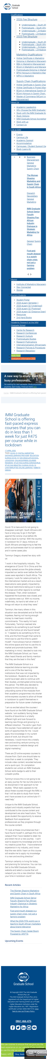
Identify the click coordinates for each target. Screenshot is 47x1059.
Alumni (14, 279)
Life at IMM (16, 129)
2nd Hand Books (24, 317)
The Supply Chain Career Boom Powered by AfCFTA (24, 932)
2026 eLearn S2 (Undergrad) (29, 305)
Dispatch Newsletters (32, 194)
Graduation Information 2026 (23, 358)
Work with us (22, 121)
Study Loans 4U (23, 149)
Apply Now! (16, 355)
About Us (15, 102)
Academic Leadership (26, 107)
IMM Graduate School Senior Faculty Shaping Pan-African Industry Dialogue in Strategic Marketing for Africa (33, 221)
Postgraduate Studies (26, 338)
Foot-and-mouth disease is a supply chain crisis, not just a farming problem (33, 259)
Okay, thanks (20, 1054)
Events (19, 134)
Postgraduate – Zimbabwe (34, 33)
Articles (14, 154)
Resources (21, 314)
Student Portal (23, 299)
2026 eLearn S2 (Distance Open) (31, 311)
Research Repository (25, 350)
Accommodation (24, 143)
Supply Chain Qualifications (31, 81)
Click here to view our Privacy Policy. (25, 1010)
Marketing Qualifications (29, 54)
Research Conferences (26, 333)
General (30, 162)
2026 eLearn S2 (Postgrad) (28, 308)
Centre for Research (25, 330)
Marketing (31, 165)
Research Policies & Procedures (30, 347)
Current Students (18, 295)
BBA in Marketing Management (30, 64)
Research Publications (26, 341)
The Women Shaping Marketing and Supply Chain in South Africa (34, 181)
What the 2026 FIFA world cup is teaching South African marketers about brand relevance (25, 924)
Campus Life (22, 137)
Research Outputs (24, 336)
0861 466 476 (23, 1021)
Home (6, 393)
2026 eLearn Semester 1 (27, 302)
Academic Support (24, 140)
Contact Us (21, 124)
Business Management (33, 158)
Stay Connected (23, 287)
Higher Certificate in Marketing (30, 58)
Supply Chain (33, 168)
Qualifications (17, 14)
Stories (19, 290)
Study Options (22, 116)
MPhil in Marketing (25, 75)
